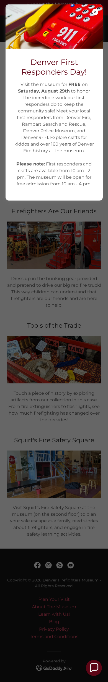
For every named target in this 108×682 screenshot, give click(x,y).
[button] (94, 668)
